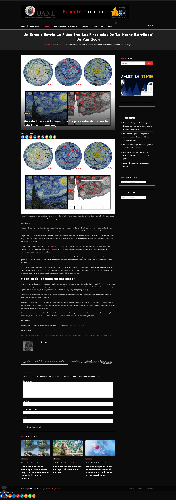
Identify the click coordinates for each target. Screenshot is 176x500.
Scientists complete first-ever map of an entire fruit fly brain (43, 361)
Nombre (26, 401)
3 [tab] (138, 98)
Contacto (150, 489)
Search (150, 26)
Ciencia (46, 26)
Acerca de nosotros (135, 489)
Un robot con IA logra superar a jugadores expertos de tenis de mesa (138, 146)
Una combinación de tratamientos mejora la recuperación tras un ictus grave (136, 155)
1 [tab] (133, 98)
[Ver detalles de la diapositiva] (137, 84)
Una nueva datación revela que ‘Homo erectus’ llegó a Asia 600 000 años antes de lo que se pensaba (35, 472)
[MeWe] (42, 137)
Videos (111, 25)
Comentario (28, 381)
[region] (137, 84)
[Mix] (46, 137)
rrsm (40, 117)
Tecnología (98, 26)
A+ (5, 488)
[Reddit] (30, 137)
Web (24, 418)
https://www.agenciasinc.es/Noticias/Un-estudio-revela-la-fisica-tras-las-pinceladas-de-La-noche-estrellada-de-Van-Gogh (66, 335)
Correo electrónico (30, 409)
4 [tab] (140, 98)
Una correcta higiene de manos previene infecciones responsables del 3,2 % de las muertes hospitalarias (138, 126)
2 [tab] (135, 98)
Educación (34, 26)
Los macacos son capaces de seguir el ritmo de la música (67, 470)
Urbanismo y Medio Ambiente (65, 26)
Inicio (23, 26)
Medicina (85, 26)
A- (5, 497)
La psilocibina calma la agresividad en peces (136, 164)
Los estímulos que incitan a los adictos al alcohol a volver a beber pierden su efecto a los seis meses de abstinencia (92, 362)
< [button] (123, 84)
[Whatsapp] (50, 137)
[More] (54, 137)
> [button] (150, 84)
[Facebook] (23, 137)
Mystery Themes (55, 489)
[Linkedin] (34, 137)
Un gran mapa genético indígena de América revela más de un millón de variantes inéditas (136, 137)
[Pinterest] (38, 137)
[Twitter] (27, 137)
